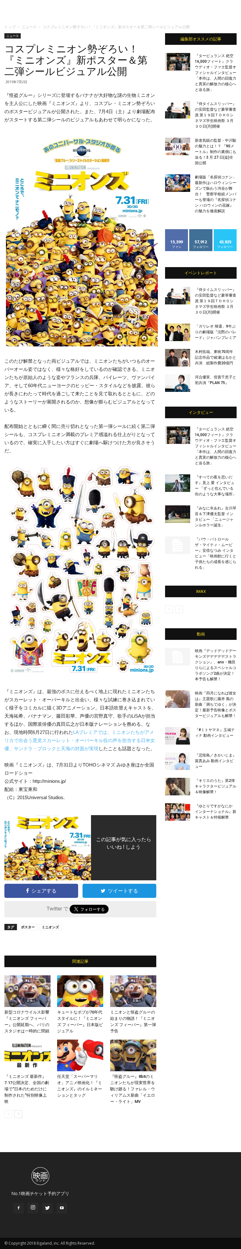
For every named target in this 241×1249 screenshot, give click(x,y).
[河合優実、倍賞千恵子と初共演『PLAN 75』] (177, 383)
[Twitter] (47, 1208)
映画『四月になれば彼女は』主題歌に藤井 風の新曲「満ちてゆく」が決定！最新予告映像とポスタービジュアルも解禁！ (215, 704)
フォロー (201, 231)
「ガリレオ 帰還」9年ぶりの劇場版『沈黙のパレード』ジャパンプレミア (215, 332)
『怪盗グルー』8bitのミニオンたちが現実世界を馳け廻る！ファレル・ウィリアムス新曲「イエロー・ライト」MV (132, 1089)
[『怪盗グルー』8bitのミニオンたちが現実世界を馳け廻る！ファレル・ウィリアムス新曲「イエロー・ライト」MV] (133, 1055)
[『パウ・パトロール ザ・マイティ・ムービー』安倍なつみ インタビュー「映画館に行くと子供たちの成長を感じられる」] (177, 545)
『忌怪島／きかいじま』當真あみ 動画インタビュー (215, 761)
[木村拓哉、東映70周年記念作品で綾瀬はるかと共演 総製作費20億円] (177, 357)
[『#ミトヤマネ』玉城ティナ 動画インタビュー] (177, 736)
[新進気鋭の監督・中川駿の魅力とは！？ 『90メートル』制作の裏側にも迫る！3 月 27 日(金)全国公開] (177, 146)
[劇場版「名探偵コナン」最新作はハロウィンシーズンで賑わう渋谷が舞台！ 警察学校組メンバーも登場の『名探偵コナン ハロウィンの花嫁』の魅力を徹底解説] (177, 183)
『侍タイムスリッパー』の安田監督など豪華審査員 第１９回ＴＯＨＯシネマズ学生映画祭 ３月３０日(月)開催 (215, 115)
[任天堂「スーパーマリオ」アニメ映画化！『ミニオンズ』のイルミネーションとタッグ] (80, 1055)
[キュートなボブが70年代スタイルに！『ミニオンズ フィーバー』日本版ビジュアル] (80, 991)
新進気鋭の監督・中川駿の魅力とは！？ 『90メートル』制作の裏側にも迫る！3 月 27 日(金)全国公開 (215, 151)
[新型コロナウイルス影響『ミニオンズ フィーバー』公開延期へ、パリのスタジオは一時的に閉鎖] (27, 991)
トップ (10, 26)
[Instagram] (33, 1208)
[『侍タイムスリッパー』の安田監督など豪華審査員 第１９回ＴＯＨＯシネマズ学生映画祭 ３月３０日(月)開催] (177, 110)
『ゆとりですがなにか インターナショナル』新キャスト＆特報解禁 (215, 811)
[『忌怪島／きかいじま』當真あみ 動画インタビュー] (177, 761)
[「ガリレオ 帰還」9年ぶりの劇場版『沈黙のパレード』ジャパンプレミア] (177, 332)
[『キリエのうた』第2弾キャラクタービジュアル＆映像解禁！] (177, 786)
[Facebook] (18, 1208)
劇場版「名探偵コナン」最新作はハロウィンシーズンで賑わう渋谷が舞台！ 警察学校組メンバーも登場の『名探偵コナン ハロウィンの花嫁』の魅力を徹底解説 (215, 194)
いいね (177, 231)
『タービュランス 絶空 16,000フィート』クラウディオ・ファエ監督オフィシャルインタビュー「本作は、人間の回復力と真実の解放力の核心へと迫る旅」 (215, 73)
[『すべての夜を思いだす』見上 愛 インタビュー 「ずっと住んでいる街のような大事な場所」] (177, 483)
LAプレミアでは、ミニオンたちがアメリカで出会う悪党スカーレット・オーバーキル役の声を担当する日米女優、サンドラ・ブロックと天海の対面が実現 (79, 740)
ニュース (29, 26)
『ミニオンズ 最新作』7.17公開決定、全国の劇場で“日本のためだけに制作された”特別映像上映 (26, 1089)
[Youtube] (62, 1208)
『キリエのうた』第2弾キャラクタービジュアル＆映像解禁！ (215, 786)
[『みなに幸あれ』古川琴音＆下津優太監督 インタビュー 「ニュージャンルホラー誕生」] (177, 514)
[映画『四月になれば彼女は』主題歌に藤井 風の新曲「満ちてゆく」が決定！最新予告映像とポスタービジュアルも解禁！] (177, 699)
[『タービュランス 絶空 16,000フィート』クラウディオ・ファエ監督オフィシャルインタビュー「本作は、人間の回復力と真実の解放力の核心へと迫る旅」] (177, 62)
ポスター (28, 927)
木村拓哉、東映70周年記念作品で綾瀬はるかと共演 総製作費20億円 (215, 357)
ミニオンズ (50, 927)
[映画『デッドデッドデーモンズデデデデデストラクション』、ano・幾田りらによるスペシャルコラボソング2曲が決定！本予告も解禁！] (177, 657)
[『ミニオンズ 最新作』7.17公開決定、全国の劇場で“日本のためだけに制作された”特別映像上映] (27, 1055)
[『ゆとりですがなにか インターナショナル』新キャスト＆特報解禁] (177, 812)
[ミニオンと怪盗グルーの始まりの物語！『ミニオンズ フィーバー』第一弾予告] (133, 991)
